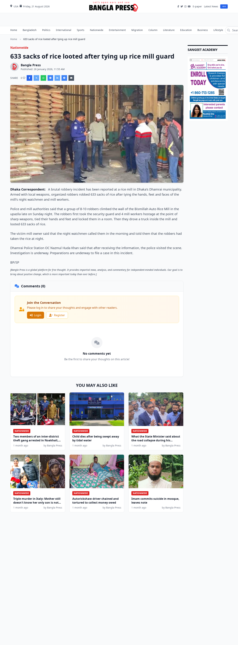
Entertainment (117, 30)
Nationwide (96, 30)
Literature (169, 30)
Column (153, 30)
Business (202, 30)
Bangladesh (30, 30)
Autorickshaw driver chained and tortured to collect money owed (95, 500)
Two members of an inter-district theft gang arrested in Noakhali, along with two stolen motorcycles (37, 440)
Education (186, 30)
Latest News (211, 6)
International (63, 30)
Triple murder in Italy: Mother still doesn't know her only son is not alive (36, 502)
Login (37, 315)
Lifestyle (218, 30)
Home (13, 30)
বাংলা (224, 6)
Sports (80, 30)
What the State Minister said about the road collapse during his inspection (155, 440)
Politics (46, 30)
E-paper (197, 6)
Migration (137, 30)
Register (59, 315)
